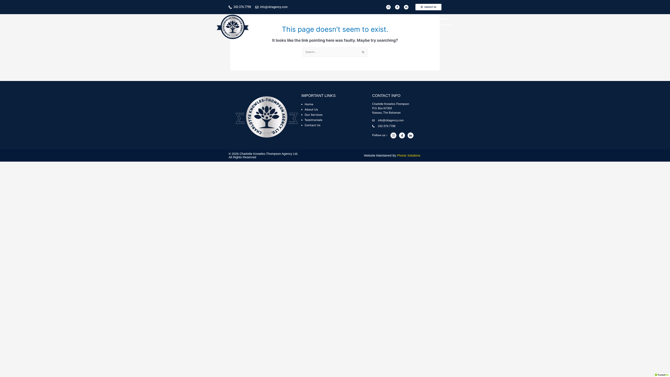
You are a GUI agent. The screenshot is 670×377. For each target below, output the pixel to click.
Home (281, 18)
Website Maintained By (392, 155)
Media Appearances (438, 18)
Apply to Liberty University (355, 18)
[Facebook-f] (402, 135)
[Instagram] (393, 135)
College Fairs (412, 18)
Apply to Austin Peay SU (387, 18)
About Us (294, 18)
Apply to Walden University (322, 18)
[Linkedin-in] (411, 135)
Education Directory (441, 24)
